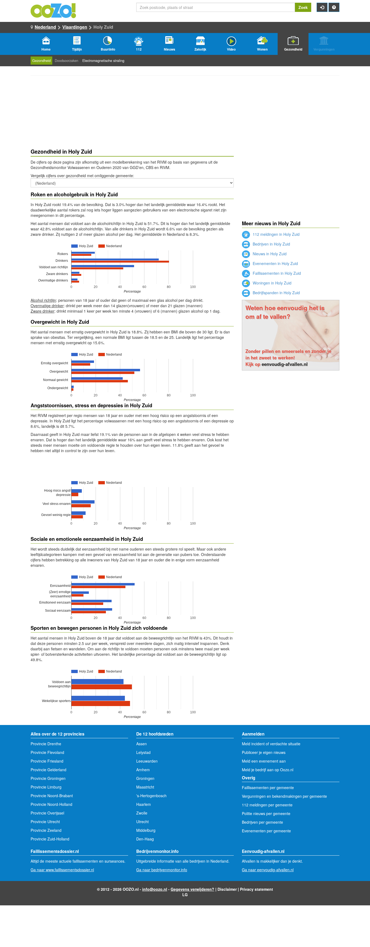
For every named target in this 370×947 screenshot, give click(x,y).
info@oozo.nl (154, 889)
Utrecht (142, 821)
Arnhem (143, 769)
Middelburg (145, 830)
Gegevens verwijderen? (192, 889)
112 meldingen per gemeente (267, 804)
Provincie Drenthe (46, 743)
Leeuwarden (147, 761)
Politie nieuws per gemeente (266, 813)
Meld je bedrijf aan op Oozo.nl (267, 769)
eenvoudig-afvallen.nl (285, 364)
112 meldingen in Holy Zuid (276, 234)
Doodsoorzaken (66, 60)
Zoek (303, 7)
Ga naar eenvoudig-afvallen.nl (268, 869)
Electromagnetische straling (103, 60)
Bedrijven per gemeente (262, 822)
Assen (141, 743)
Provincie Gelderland (48, 769)
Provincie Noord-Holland (51, 804)
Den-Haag (145, 839)
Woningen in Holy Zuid (271, 283)
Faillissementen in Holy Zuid (276, 273)
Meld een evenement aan (264, 761)
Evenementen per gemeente (266, 830)
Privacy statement (256, 889)
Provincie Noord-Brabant (52, 795)
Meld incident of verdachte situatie (271, 743)
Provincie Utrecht (45, 821)
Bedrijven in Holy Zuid (271, 244)
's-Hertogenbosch (151, 795)
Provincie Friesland (47, 761)
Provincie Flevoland (47, 752)
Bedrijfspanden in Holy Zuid (276, 292)
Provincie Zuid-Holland (50, 839)
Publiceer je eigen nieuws (263, 752)
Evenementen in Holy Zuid (275, 263)
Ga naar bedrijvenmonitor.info (161, 869)
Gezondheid (41, 60)
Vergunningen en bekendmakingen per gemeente (284, 796)
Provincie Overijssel (47, 813)
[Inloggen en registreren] (322, 7)
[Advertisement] (290, 411)
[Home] (54, 10)
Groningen (145, 778)
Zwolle (141, 813)
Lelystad (143, 752)
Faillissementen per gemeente (268, 787)
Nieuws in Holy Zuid (269, 253)
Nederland (45, 27)
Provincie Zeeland (46, 830)
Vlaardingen (74, 27)
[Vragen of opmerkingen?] (334, 7)
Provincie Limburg (46, 787)
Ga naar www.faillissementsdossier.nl (62, 869)
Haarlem (143, 804)
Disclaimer (227, 889)
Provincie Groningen (48, 778)
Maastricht (145, 787)
